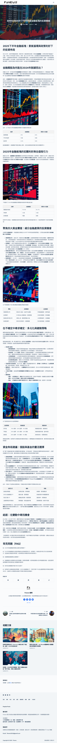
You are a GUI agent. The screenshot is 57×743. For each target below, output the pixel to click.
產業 (29, 699)
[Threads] (39, 580)
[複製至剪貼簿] (49, 580)
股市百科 (5, 721)
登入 (11, 682)
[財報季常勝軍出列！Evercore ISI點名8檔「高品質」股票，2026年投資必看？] (15, 635)
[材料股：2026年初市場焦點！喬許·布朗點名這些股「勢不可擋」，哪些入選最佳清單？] (15, 658)
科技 (10, 699)
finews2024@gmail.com (13, 733)
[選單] (53, 2)
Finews (14, 740)
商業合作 (52, 740)
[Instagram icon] (33, 599)
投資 (14, 699)
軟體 (26, 699)
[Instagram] (5, 695)
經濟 (17, 699)
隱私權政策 (46, 740)
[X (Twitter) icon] (30, 599)
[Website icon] (27, 599)
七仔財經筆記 (6, 720)
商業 (7, 699)
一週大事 (33, 699)
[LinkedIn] (28, 580)
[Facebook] (8, 580)
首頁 (4, 699)
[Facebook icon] (24, 599)
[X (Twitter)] (18, 580)
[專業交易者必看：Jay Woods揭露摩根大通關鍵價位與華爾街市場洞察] (42, 635)
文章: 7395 (28, 602)
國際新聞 (21, 699)
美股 (36, 24)
